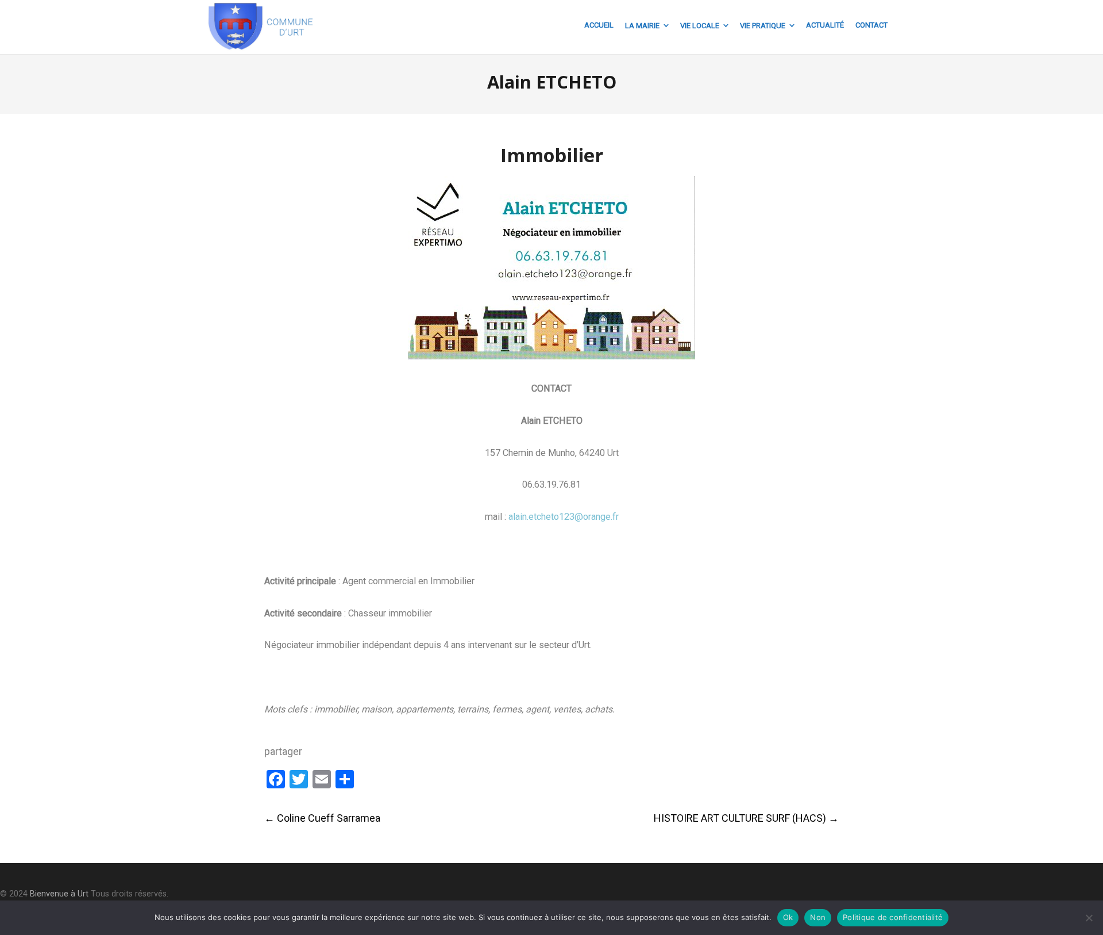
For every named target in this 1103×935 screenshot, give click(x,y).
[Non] (1088, 917)
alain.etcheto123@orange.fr (563, 516)
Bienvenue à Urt (59, 894)
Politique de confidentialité (893, 917)
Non (818, 917)
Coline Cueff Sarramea (322, 818)
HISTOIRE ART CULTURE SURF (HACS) (746, 818)
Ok (788, 917)
